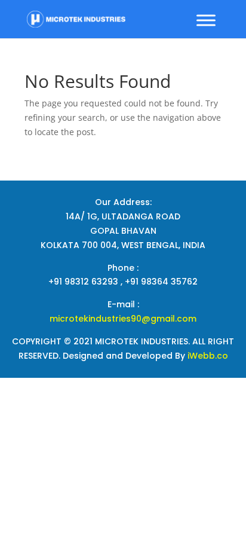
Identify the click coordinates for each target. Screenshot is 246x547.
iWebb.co (207, 356)
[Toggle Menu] (206, 20)
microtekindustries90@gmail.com (123, 319)
